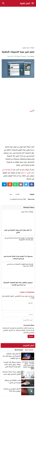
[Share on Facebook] (32, 184)
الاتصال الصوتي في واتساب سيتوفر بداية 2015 (12, 390)
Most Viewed (29, 350)
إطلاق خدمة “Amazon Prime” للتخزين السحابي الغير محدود (11, 373)
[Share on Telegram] (4, 184)
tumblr (17, 194)
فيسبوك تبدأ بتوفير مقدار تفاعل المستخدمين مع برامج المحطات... (18, 257)
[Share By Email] (21, 184)
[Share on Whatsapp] (15, 184)
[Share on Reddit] (10, 184)
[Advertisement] (18, 25)
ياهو (23, 169)
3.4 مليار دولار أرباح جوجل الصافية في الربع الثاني (18, 231)
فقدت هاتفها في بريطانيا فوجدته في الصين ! (13, 381)
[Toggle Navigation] (33, 3)
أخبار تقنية (25, 3)
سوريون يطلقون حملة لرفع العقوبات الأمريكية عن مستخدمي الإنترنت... (18, 283)
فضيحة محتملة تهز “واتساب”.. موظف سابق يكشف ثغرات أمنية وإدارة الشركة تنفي (11, 364)
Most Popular (19, 350)
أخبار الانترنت (25, 48)
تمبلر (11, 194)
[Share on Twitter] (26, 184)
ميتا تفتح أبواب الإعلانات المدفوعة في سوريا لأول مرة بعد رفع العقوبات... (12, 356)
